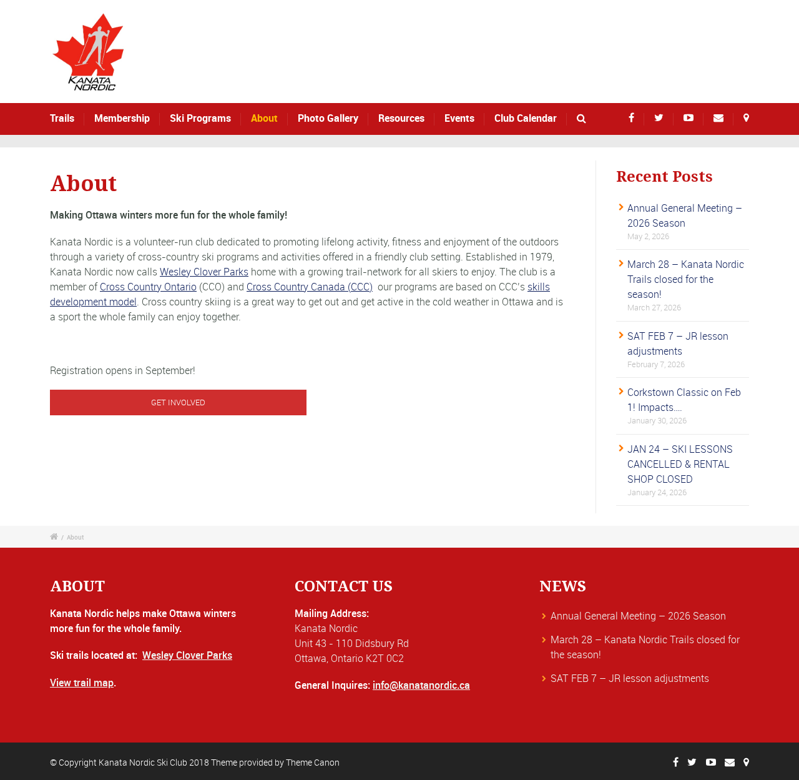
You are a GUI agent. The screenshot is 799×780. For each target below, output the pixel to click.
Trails (62, 118)
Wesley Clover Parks (204, 272)
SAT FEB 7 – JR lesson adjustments (630, 678)
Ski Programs (200, 118)
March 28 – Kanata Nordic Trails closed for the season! (685, 279)
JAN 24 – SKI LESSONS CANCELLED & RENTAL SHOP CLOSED (680, 464)
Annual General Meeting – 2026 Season (638, 616)
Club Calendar (525, 118)
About (264, 118)
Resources (401, 118)
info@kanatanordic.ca (421, 685)
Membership (122, 118)
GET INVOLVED (178, 402)
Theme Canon (313, 762)
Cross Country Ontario (148, 287)
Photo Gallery (328, 118)
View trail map (82, 682)
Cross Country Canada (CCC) (310, 287)
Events (459, 118)
